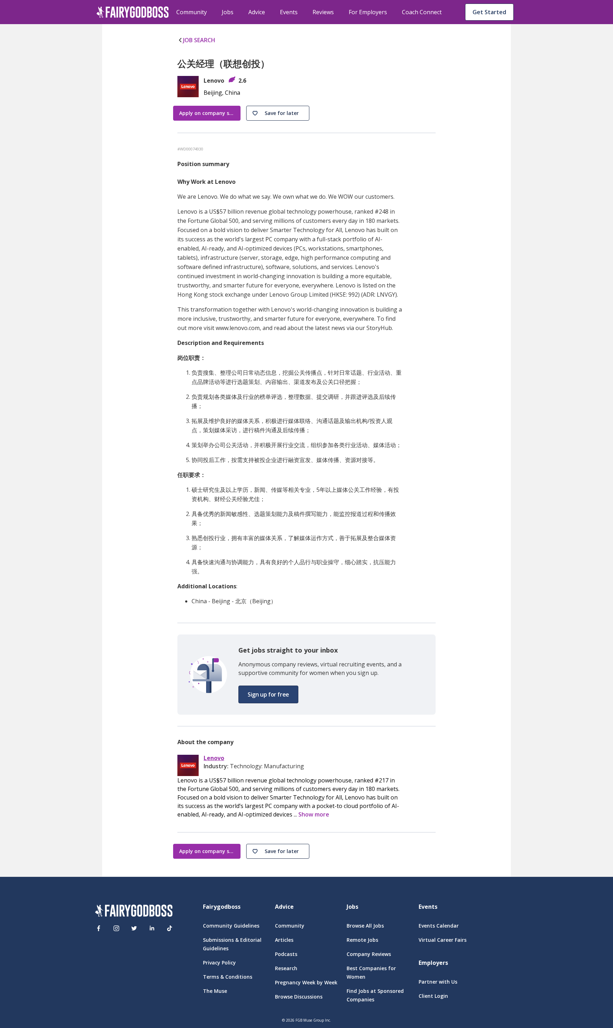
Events (289, 12)
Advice (256, 12)
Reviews (323, 12)
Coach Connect (422, 12)
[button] (277, 113)
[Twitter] (134, 928)
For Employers (368, 12)
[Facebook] (99, 928)
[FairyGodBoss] (133, 912)
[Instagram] (116, 928)
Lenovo (214, 758)
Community (191, 12)
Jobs (227, 12)
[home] (132, 12)
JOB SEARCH (199, 40)
